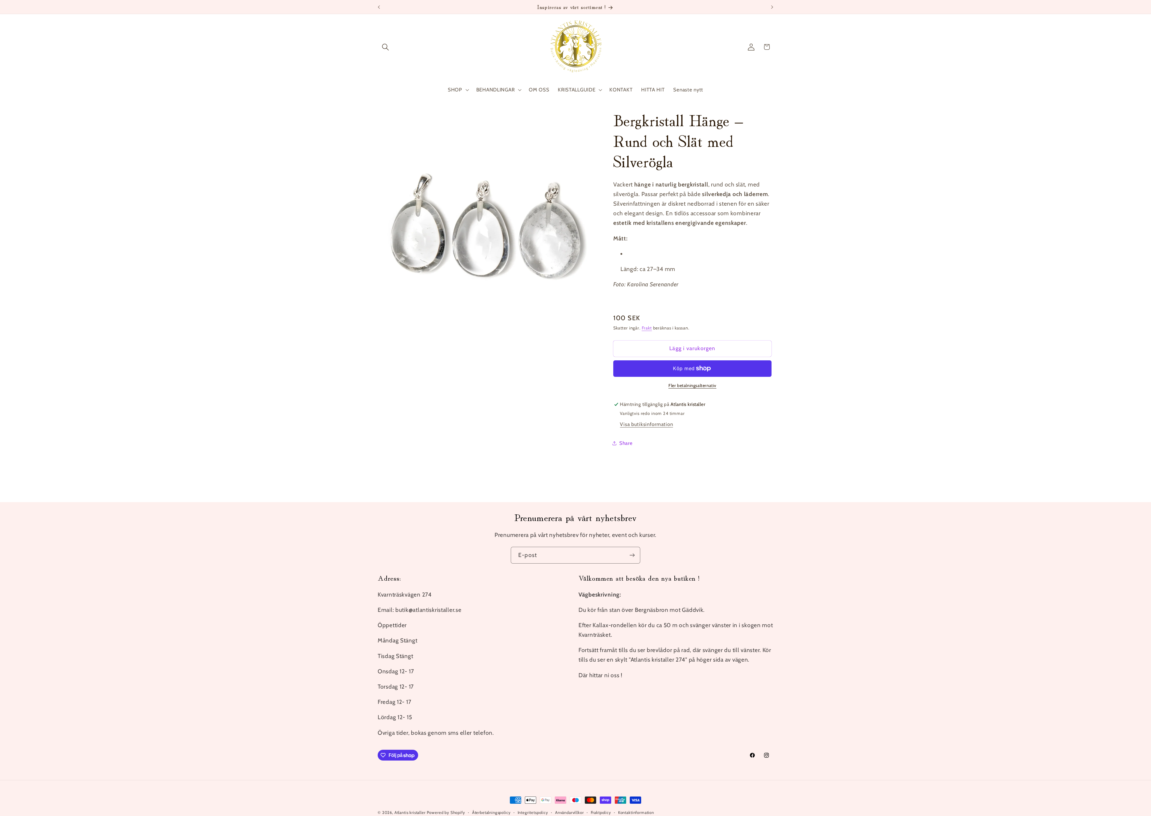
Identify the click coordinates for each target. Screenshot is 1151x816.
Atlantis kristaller (410, 812)
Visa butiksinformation (646, 424)
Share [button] (626, 443)
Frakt (647, 328)
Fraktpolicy (601, 812)
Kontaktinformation (636, 812)
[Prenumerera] (632, 555)
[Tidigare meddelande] (378, 7)
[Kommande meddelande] (772, 7)
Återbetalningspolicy (491, 812)
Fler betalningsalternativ (692, 385)
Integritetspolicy (533, 812)
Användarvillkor (569, 812)
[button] (386, 47)
